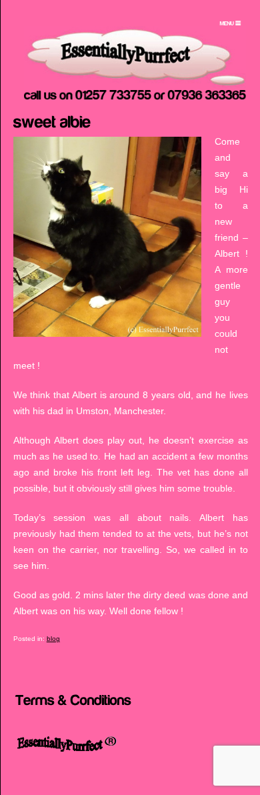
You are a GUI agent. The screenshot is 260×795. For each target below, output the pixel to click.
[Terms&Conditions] (73, 698)
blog (53, 638)
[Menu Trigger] (230, 23)
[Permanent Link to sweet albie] (52, 120)
